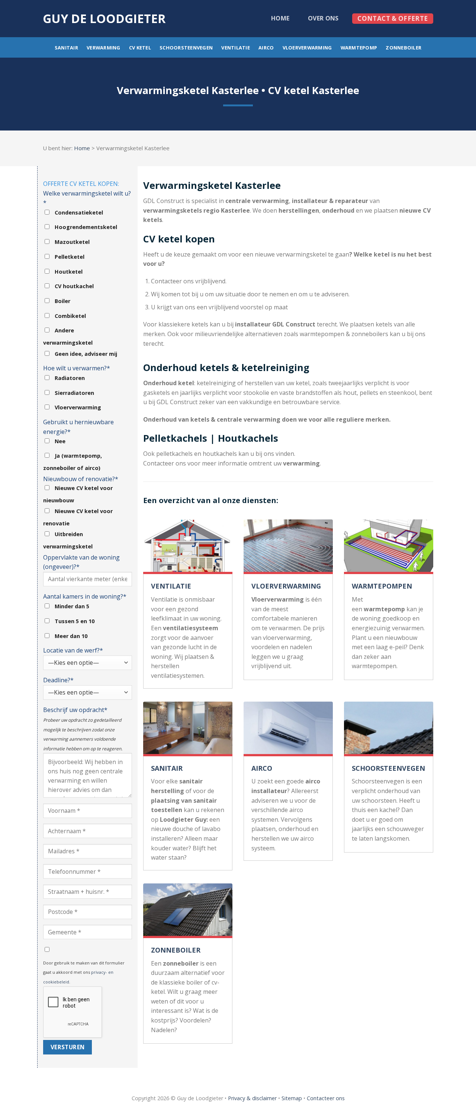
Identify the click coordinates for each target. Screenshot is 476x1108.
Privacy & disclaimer (252, 1098)
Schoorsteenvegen (186, 47)
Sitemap (292, 1098)
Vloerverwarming (307, 47)
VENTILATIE (171, 586)
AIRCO (261, 768)
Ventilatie (235, 47)
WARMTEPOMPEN (382, 586)
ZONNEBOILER (175, 950)
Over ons (323, 18)
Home (280, 18)
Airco (266, 47)
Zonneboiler (403, 47)
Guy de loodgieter (104, 19)
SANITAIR (167, 768)
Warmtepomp (359, 47)
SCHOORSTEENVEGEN (388, 768)
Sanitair (66, 47)
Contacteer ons (326, 1098)
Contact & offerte (392, 18)
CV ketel (140, 47)
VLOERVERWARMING (286, 586)
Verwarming (103, 47)
